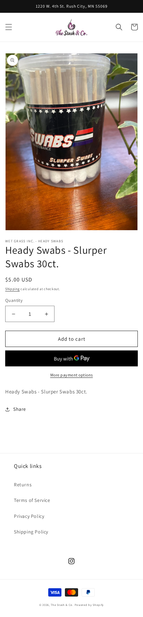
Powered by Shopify (89, 605)
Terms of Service (32, 500)
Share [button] (19, 409)
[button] (8, 27)
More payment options (71, 374)
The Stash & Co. (62, 605)
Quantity (14, 300)
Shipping (12, 289)
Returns (23, 484)
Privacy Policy (29, 516)
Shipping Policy (31, 532)
